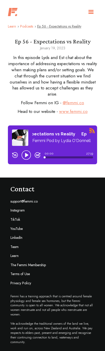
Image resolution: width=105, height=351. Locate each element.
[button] (91, 12)
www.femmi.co (73, 111)
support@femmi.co (24, 201)
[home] (11, 12)
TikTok (15, 219)
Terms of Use (20, 274)
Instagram (17, 210)
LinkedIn (16, 237)
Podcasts (26, 26)
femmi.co (75, 103)
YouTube (16, 228)
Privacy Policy (20, 283)
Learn (12, 26)
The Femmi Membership (28, 265)
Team (14, 246)
